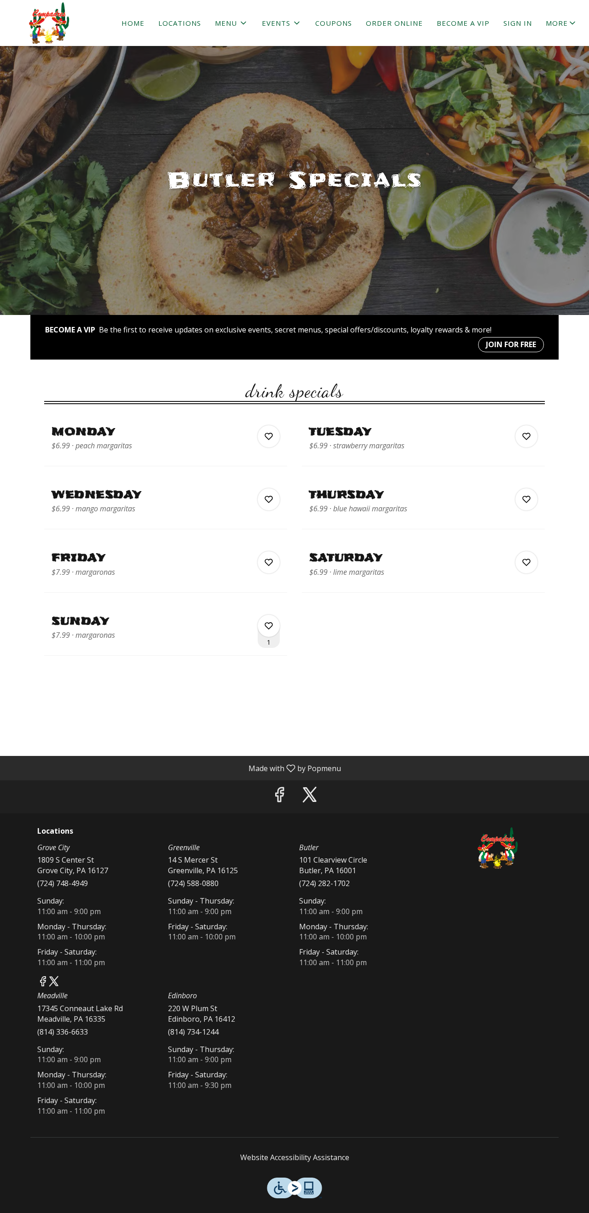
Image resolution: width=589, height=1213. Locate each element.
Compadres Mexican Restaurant (498, 848)
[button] (231, 23)
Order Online (394, 23)
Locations (179, 23)
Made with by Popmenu (174, 768)
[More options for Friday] (269, 562)
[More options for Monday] (269, 436)
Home (132, 23)
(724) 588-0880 (193, 883)
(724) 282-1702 (324, 883)
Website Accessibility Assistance (294, 1157)
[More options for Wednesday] (269, 499)
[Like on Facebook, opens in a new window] (279, 796)
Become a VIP (463, 23)
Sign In (517, 23)
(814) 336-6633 (62, 1032)
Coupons (333, 23)
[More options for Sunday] (269, 626)
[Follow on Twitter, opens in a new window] (309, 796)
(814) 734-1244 (193, 1032)
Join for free (511, 344)
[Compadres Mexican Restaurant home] (48, 23)
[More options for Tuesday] (526, 436)
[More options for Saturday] (526, 562)
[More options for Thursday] (526, 499)
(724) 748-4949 (62, 883)
